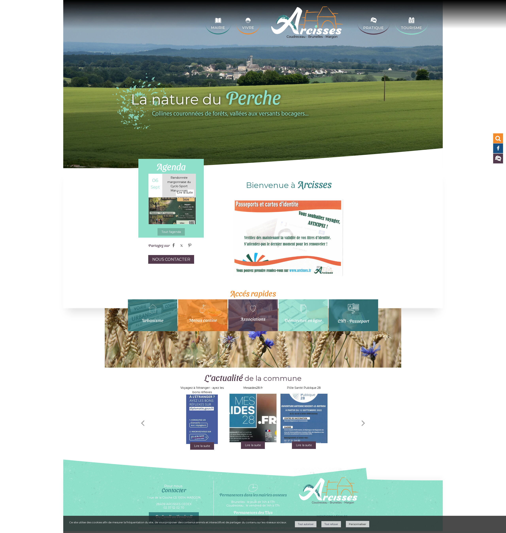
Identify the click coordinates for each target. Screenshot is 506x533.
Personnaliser (357, 524)
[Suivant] (363, 423)
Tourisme (411, 28)
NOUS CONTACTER (171, 259)
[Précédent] (143, 423)
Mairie (218, 28)
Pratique (373, 28)
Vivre (248, 28)
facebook (173, 245)
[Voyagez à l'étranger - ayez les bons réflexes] (201, 419)
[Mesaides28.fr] (252, 418)
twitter (181, 245)
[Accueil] (308, 23)
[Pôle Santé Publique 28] (303, 418)
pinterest (190, 245)
